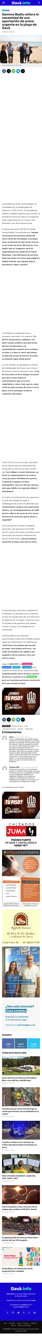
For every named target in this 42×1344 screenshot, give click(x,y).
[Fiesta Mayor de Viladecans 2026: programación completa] (21, 1256)
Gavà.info (7, 1329)
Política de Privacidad (18, 1329)
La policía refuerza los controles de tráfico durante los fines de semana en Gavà (19, 1144)
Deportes (34, 1323)
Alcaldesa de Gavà (17, 726)
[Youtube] (35, 1313)
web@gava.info (25, 1305)
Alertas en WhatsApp (24, 1325)
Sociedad (5, 10)
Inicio (5, 1323)
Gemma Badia (29, 729)
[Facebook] (4, 71)
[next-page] (6, 1278)
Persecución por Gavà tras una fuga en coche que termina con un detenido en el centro (20, 1111)
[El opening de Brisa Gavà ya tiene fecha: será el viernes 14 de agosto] (21, 1225)
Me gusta (8, 1039)
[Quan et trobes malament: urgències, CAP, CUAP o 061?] (21, 1163)
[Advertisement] (21, 170)
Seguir (21, 1039)
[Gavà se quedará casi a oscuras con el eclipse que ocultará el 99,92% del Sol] (21, 1194)
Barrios (13, 1325)
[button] (3, 3)
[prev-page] (3, 1278)
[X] (9, 71)
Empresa (26, 1323)
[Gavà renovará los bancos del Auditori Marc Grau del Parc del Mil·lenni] (21, 1065)
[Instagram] (13, 1313)
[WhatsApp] (13, 71)
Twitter (16, 667)
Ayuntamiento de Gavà (9, 729)
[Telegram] (18, 71)
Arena (26, 726)
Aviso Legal (29, 1329)
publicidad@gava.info (21, 1307)
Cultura (19, 1323)
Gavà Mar (20, 729)
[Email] (23, 71)
